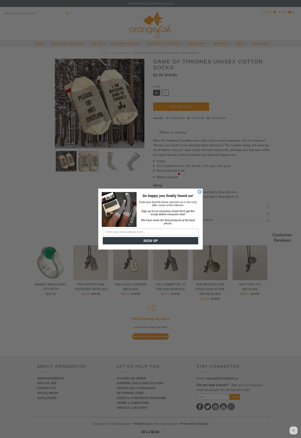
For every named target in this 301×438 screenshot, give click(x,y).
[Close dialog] (199, 191)
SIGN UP (150, 241)
